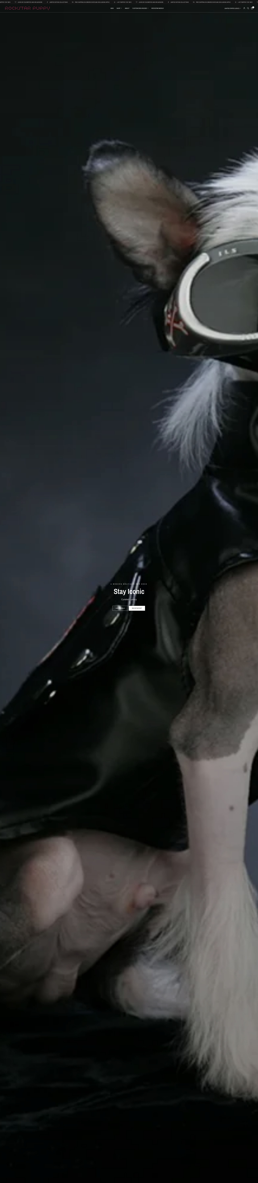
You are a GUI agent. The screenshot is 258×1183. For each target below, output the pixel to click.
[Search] (248, 8)
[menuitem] (112, 8)
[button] (120, 608)
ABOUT (127, 8)
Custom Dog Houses (139, 8)
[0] (251, 8)
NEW (112, 8)
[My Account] (244, 8)
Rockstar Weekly (157, 8)
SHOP (118, 8)
